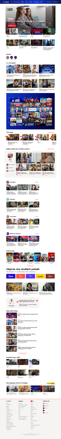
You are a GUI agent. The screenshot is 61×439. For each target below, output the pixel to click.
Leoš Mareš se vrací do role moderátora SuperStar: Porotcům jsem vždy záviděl (23, 193)
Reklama (7, 403)
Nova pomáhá (8, 416)
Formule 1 (32, 423)
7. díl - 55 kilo (21, 47)
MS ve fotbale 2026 (34, 420)
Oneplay (19, 346)
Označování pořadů (9, 423)
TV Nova (8, 74)
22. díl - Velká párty (34, 47)
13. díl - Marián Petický (23, 36)
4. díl (7, 366)
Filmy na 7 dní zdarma (21, 406)
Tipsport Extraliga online (22, 419)
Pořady (19, 410)
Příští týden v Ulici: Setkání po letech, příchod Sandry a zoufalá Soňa (29, 90)
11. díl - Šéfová (20, 377)
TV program (20, 403)
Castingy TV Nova (9, 410)
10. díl (32, 36)
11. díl (30, 366)
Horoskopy (32, 416)
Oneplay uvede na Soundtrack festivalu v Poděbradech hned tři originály (27, 348)
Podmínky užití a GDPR (9, 425)
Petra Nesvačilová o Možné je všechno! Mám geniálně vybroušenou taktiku (34, 244)
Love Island (24, 74)
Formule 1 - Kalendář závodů (35, 425)
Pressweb (7, 407)
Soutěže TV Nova (9, 419)
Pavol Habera (11, 305)
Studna (40, 88)
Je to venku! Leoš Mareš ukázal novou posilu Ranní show (13, 75)
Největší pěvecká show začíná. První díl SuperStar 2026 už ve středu (46, 75)
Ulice (10, 19)
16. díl (8, 377)
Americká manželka (32, 376)
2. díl (18, 366)
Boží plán (8, 88)
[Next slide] (55, 137)
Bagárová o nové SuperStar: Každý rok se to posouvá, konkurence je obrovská (34, 193)
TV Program (8, 409)
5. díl (30, 377)
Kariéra (7, 406)
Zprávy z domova (33, 409)
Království (8, 376)
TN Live (32, 403)
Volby (31, 412)
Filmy (19, 409)
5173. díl (38, 142)
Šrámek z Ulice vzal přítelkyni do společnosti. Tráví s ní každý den (35, 173)
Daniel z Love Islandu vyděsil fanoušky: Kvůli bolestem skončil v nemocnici (30, 75)
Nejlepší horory (20, 407)
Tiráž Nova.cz (8, 429)
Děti (19, 412)
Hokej (32, 422)
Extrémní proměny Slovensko (23, 35)
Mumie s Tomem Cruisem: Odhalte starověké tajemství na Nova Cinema (45, 293)
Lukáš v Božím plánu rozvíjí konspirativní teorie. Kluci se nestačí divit (11, 210)
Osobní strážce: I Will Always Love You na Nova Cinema (30, 293)
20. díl (8, 47)
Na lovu (32, 35)
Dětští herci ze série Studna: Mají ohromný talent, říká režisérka (46, 90)
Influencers (8, 420)
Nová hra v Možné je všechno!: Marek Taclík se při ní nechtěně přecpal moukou (11, 244)
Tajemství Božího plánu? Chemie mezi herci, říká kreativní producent (22, 210)
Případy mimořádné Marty (47, 35)
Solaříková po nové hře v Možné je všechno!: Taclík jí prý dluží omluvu (22, 244)
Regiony (32, 410)
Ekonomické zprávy (34, 413)
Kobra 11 (19, 376)
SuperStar (40, 74)
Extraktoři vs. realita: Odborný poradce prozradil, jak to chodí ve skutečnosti (48, 48)
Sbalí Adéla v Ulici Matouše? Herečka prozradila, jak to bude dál (26, 21)
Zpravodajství (33, 407)
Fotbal (32, 419)
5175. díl (8, 36)
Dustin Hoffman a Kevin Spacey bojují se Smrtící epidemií (14, 293)
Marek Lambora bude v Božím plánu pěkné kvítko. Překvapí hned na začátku (14, 90)
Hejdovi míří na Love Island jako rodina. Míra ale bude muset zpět (33, 227)
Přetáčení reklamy (9, 413)
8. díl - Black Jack (46, 36)
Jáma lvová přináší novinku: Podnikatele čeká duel (28, 315)
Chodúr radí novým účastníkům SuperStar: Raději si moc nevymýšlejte (11, 193)
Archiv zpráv (33, 426)
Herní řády (8, 412)
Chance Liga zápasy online (22, 416)
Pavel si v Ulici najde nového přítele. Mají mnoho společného (13, 143)
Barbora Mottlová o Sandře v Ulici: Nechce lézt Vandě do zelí (43, 160)
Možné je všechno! (15, 233)
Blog (19, 413)
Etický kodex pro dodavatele (10, 426)
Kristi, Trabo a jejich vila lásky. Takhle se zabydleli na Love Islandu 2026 (22, 227)
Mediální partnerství (9, 422)
